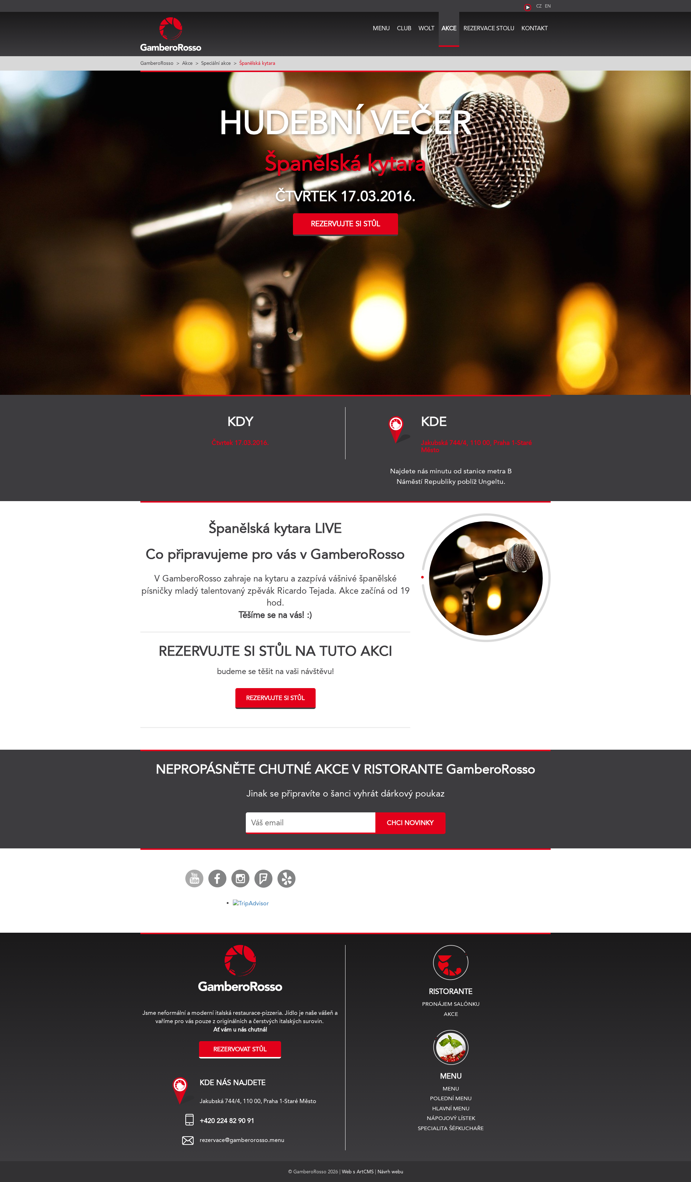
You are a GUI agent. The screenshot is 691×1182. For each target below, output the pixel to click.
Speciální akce (216, 63)
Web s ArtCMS (358, 1171)
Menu (381, 28)
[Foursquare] (263, 879)
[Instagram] (240, 879)
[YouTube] (194, 879)
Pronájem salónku (451, 1003)
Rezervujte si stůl (345, 223)
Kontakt (534, 28)
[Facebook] (217, 879)
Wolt (426, 28)
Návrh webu (390, 1171)
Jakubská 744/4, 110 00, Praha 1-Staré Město (476, 446)
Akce (449, 28)
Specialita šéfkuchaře (451, 1128)
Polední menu (451, 1098)
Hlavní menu (451, 1108)
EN (548, 6)
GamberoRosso (156, 63)
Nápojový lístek (451, 1118)
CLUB (404, 28)
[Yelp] (286, 879)
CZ (539, 6)
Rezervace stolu (489, 28)
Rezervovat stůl (240, 1049)
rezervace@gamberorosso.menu (242, 1140)
